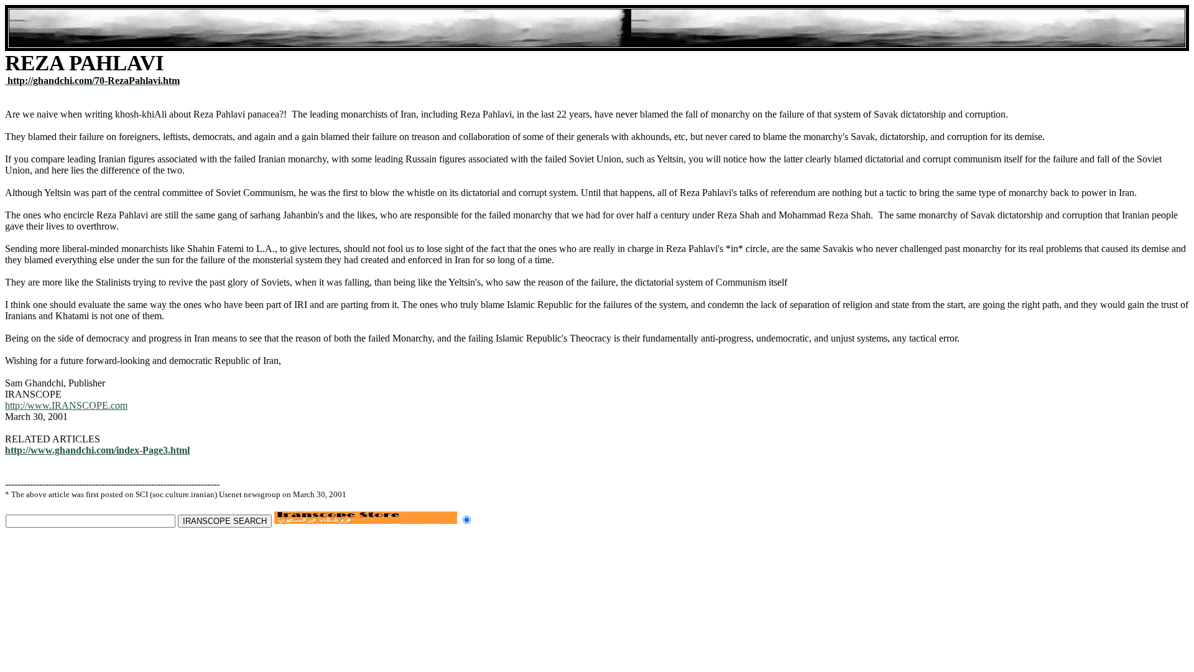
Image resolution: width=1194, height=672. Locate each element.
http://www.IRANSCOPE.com (66, 405)
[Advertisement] (597, 28)
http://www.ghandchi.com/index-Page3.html (97, 450)
